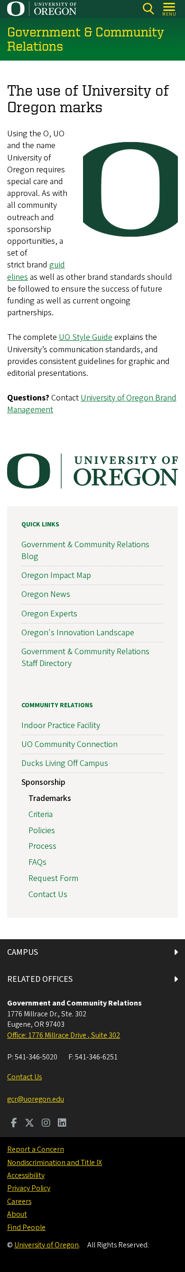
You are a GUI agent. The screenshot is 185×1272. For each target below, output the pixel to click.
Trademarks (49, 798)
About (17, 1214)
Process (42, 846)
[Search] (148, 9)
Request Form (53, 878)
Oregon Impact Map (56, 575)
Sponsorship (43, 782)
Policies (41, 830)
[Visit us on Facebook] (14, 1124)
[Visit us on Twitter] (29, 1124)
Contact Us (47, 894)
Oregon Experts (49, 614)
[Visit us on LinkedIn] (62, 1124)
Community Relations (57, 705)
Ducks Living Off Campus (64, 763)
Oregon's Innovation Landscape (77, 633)
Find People (26, 1227)
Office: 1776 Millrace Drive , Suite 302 (63, 1035)
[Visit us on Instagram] (46, 1124)
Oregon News (45, 594)
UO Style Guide (85, 337)
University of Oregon (46, 1245)
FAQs (37, 862)
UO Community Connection (69, 744)
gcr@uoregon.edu (35, 1099)
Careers (19, 1201)
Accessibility (26, 1175)
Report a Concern (35, 1149)
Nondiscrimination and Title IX (54, 1162)
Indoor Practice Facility (60, 725)
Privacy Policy (28, 1188)
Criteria (40, 814)
